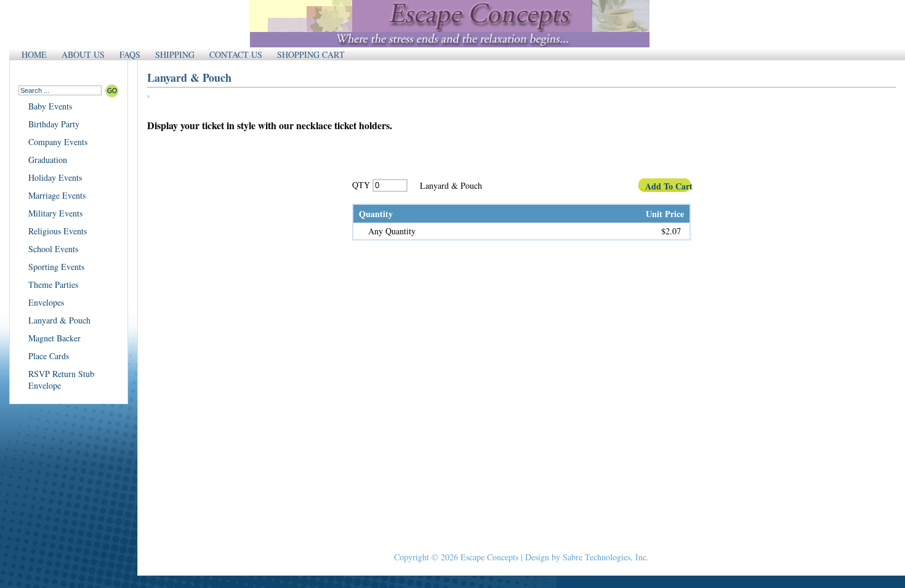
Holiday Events (55, 177)
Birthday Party (53, 124)
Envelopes (46, 302)
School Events (53, 249)
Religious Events (57, 231)
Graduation (47, 159)
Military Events (55, 213)
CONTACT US (235, 54)
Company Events (57, 142)
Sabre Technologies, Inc (604, 557)
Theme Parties (53, 284)
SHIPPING (175, 54)
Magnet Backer (54, 338)
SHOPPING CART (311, 54)
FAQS (129, 54)
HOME (34, 54)
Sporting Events (56, 266)
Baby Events (50, 106)
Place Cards (48, 356)
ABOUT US (83, 54)
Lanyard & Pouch (59, 320)
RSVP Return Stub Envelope (61, 379)
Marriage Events (57, 195)
